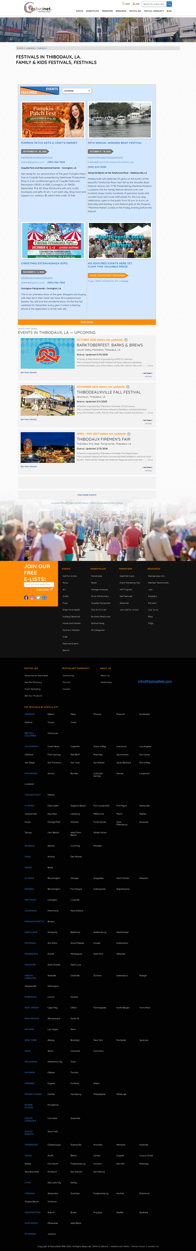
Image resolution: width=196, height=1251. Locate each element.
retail (94, 582)
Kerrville (120, 1163)
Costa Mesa (53, 746)
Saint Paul (98, 953)
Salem (96, 1083)
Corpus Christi (146, 1155)
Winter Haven (100, 832)
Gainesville (144, 805)
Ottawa (51, 1072)
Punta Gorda (99, 822)
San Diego (30, 762)
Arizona (30, 714)
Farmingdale (99, 1007)
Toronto (74, 1072)
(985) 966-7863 (56, 162)
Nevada (29, 1029)
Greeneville (76, 1144)
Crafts (66, 596)
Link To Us (153, 609)
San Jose (75, 762)
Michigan (30, 943)
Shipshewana (122, 889)
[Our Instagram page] (32, 597)
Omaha (74, 997)
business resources (100, 616)
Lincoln (51, 997)
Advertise (124, 603)
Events (66, 569)
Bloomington (54, 878)
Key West (52, 813)
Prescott (120, 714)
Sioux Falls (53, 1131)
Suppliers (152, 596)
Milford (51, 794)
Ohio (28, 1051)
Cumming (75, 845)
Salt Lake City (54, 1182)
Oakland (29, 754)
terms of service (100, 1246)
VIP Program (126, 589)
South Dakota (29, 1132)
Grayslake (98, 878)
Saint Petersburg (121, 823)
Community (68, 675)
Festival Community (154, 11)
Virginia (30, 1193)
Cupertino (75, 746)
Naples (142, 813)
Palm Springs (54, 754)
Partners (152, 603)
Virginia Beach (32, 1201)
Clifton (74, 1007)
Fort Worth (53, 1163)
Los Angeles (145, 746)
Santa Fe (75, 1018)
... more (149, 365)
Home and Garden (72, 623)
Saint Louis (76, 964)
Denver (119, 773)
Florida (29, 805)
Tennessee (31, 1144)
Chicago (75, 878)
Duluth (51, 953)
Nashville (143, 1144)
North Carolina (30, 976)
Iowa (28, 856)
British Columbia (30, 734)
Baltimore (75, 932)
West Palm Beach (76, 833)
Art (64, 589)
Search (66, 650)
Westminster (122, 932)
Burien (74, 1212)
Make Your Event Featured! (107, 275)
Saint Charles (122, 878)
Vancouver (53, 733)
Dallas (28, 1163)
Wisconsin (31, 1223)
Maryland (31, 932)
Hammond (53, 910)
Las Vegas (53, 1029)
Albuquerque (54, 1018)
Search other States (27, 328)
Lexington (52, 899)
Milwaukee (53, 1223)
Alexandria (53, 1193)
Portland (75, 1083)
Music (65, 582)
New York (31, 1040)
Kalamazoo (122, 943)
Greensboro (122, 975)
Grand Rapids (77, 943)
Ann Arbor (52, 943)
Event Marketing (33, 689)
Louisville (75, 899)
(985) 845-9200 (97, 167)
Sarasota (143, 822)
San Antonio (76, 1171)
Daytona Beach (78, 805)
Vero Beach (53, 832)
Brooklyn (75, 1040)
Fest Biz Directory (33, 682)
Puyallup (97, 1212)
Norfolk (120, 1193)
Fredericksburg (78, 1163)
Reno (73, 1029)
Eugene (51, 1083)
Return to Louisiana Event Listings (106, 503)
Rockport (52, 1171)
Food (65, 603)
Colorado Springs (98, 774)
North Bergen (123, 1007)
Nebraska (31, 997)
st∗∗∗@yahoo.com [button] (33, 162)
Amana (51, 856)
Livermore (121, 746)
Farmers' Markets (71, 630)
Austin (50, 1155)
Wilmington (53, 986)
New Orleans (77, 910)
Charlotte (75, 975)
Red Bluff (75, 754)
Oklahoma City (55, 1061)
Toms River (144, 1007)
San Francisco (54, 762)
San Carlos (144, 754)
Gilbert (51, 714)
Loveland (29, 784)
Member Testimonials (158, 582)
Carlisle (51, 1094)
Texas (28, 1155)
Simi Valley (144, 762)
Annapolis (52, 932)
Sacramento (122, 754)
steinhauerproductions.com (37, 157)
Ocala (28, 822)
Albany (51, 1040)
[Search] (169, 4)
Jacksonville (31, 813)
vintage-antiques (99, 589)
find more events (87, 495)
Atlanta (51, 845)
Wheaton (143, 878)
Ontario (30, 1072)
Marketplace (92, 11)
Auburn (51, 1212)
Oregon (29, 1083)
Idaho (28, 867)
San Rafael (98, 762)
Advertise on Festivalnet (36, 675)
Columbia (52, 1118)
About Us (105, 668)
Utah (28, 1182)
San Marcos (99, 1171)
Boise (50, 867)
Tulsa (73, 1061)
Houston (97, 1163)
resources (121, 11)
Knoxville (97, 1144)
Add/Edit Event (127, 576)
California (31, 746)
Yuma (73, 722)
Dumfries (75, 1193)
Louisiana (31, 910)
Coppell (120, 1155)
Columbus (98, 1051)
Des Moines (76, 856)
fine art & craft (98, 609)
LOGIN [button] (127, 4)
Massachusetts (33, 921)
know (125, 280)
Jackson (52, 1234)
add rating (148, 376)
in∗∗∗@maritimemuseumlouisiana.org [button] (110, 162)
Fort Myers (121, 805)
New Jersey (32, 1007)
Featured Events (71, 643)
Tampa (28, 832)
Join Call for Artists (129, 609)
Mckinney (144, 1163)
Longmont (144, 773)
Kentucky (31, 899)
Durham (97, 975)
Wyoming (30, 1234)
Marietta (97, 845)
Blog (169, 11)
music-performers (100, 596)
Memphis (120, 1144)
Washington (32, 1212)
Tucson (51, 722)
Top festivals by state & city (41, 707)
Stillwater (120, 953)
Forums (66, 682)
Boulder (74, 773)
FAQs (150, 623)
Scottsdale (144, 714)
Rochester (121, 1040)
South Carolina (30, 1119)
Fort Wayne (76, 889)
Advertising (106, 682)
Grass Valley (99, 746)
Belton (74, 1155)
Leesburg (75, 813)
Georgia (30, 845)
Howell (96, 943)
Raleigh (143, 975)
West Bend (76, 1223)
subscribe (43, 589)
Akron (50, 1051)
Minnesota (31, 953)
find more (87, 322)
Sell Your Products (33, 695)
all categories (98, 630)
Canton (97, 1155)
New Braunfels (32, 1171)
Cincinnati (75, 1051)
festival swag (97, 623)
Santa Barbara (123, 762)
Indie (65, 636)
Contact (66, 689)
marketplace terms (120, 1246)
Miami (119, 813)
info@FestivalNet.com (155, 681)
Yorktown (52, 1201)
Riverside (97, 754)
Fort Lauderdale (101, 805)
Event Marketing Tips (130, 582)
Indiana (29, 889)
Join (150, 589)
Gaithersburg (99, 932)
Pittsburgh (121, 1094)
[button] (125, 339)
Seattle (119, 1212)
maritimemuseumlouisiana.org (105, 157)
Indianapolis (99, 889)
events (79, 11)
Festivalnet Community (76, 668)
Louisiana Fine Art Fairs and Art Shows (69, 503)
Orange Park (54, 822)
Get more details (29, 372)
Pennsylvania (33, 1094)
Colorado (31, 773)
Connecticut (33, 794)
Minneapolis (76, 953)
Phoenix (97, 714)
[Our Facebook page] (26, 597)
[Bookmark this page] (44, 597)
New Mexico (32, 1018)
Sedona (28, 722)
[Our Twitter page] (38, 597)
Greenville (75, 1118)
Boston (51, 921)
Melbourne (98, 813)
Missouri (30, 964)
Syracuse (143, 1040)
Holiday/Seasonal (71, 616)
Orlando (75, 822)
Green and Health (71, 609)
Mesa (73, 714)
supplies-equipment (101, 603)
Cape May (53, 1007)
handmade (96, 576)
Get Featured (126, 596)
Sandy (74, 1182)
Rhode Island (29, 1106)
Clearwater (53, 805)
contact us (153, 1246)
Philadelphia (99, 1094)
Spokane (143, 1212)
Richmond (144, 1193)
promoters (107, 11)
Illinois (29, 878)
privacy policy (138, 1246)
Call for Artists (70, 576)
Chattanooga (54, 1144)
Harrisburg (76, 1094)
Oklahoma (31, 1061)
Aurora (51, 773)
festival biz (135, 11)
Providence (53, 1104)
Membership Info (156, 576)
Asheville (52, 975)
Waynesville (30, 986)
